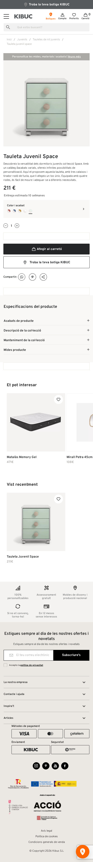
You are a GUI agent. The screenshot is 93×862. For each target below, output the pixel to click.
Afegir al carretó (49, 249)
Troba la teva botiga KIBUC (49, 5)
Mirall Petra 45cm (80, 457)
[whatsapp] (22, 277)
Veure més (74, 57)
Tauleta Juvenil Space (23, 557)
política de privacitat (31, 665)
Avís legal (46, 831)
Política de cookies (46, 836)
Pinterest (32, 277)
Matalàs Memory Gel (22, 457)
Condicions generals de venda (46, 842)
